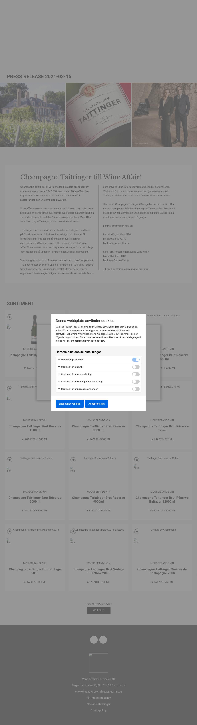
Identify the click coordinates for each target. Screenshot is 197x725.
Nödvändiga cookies (71, 359)
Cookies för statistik (71, 367)
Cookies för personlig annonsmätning (81, 381)
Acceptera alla (96, 403)
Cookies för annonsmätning (76, 374)
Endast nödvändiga (69, 403)
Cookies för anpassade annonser (79, 389)
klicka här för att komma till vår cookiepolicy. (80, 340)
